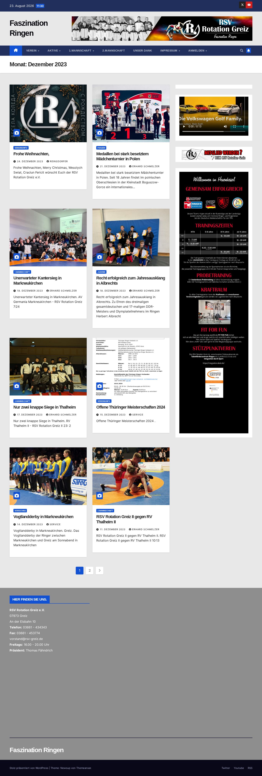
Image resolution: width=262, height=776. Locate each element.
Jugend (101, 272)
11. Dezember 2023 (113, 529)
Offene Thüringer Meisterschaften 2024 (130, 407)
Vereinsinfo (21, 148)
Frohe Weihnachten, (31, 153)
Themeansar (83, 767)
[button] (241, 50)
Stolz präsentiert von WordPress (29, 767)
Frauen (101, 148)
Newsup (65, 767)
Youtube (239, 767)
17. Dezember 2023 (30, 414)
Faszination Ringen (36, 750)
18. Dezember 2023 (30, 290)
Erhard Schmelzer (146, 166)
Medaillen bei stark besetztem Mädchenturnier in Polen (122, 156)
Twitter (226, 767)
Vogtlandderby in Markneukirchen (43, 516)
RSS (250, 767)
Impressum (169, 50)
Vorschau (20, 510)
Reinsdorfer (59, 161)
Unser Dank (142, 50)
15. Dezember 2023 (113, 414)
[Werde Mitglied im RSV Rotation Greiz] (213, 154)
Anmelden (196, 50)
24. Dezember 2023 (30, 161)
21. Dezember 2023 (113, 166)
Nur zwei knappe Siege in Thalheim (44, 407)
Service (137, 414)
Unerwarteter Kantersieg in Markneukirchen (37, 280)
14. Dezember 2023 (30, 524)
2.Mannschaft (113, 50)
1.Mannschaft (80, 50)
